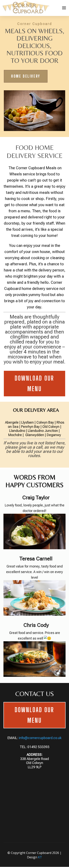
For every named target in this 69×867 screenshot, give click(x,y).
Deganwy (54, 435)
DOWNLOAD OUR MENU (34, 383)
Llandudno (17, 431)
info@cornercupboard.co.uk (40, 738)
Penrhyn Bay (30, 427)
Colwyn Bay (45, 422)
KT (40, 857)
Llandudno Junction (43, 431)
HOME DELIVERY (25, 76)
